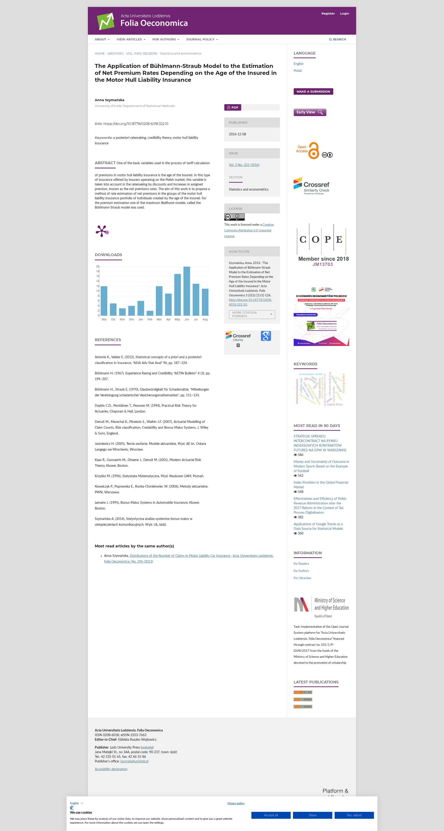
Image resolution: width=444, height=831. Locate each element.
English (299, 64)
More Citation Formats (244, 314)
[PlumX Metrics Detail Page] (102, 231)
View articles (130, 39)
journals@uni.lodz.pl (134, 761)
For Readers (301, 563)
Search (339, 39)
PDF (234, 107)
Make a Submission (313, 91)
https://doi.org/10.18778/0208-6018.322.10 (135, 124)
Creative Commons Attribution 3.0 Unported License (249, 230)
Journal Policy (201, 39)
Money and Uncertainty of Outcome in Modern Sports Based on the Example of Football (321, 466)
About (101, 39)
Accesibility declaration (111, 769)
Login (344, 13)
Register (328, 13)
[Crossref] (311, 195)
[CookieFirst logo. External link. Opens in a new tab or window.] (72, 808)
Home (100, 53)
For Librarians (302, 578)
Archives (115, 53)
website (147, 747)
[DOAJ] (307, 158)
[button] (76, 803)
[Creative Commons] (327, 158)
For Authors (164, 39)
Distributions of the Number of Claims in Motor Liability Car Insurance (180, 556)
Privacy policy (236, 803)
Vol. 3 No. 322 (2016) (141, 53)
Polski (298, 71)
